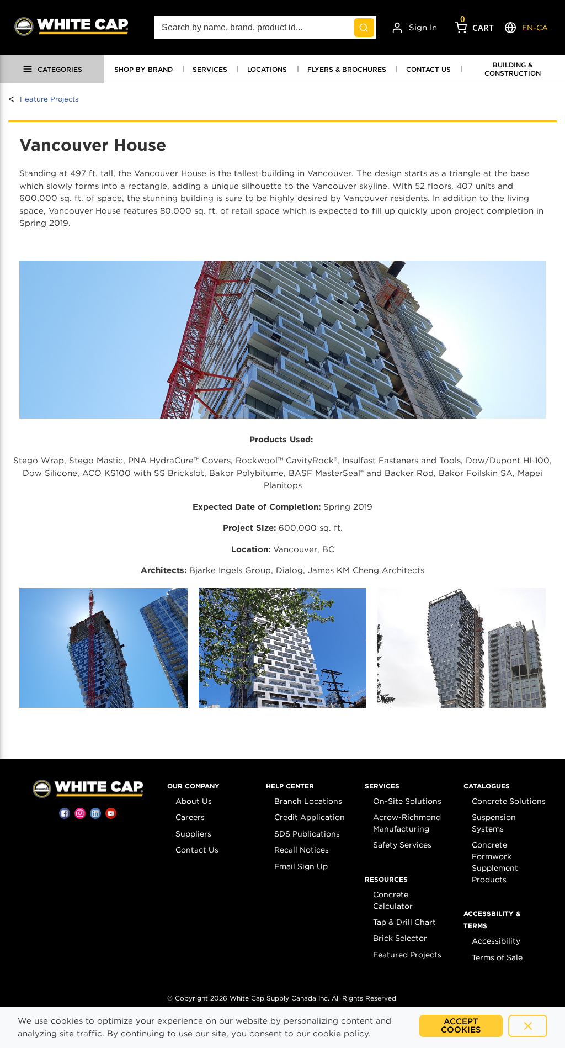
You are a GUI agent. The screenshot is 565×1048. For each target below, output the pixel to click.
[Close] (527, 1026)
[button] (193, 786)
